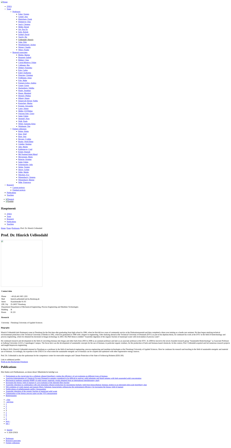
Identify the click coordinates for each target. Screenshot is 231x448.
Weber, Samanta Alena (26, 124)
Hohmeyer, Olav (24, 22)
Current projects (19, 188)
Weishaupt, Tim (24, 126)
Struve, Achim (23, 170)
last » (8, 423)
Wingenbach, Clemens (26, 177)
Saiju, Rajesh (23, 32)
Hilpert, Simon (23, 98)
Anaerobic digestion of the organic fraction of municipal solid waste (31, 391)
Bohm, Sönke (23, 131)
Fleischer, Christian (25, 75)
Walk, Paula (22, 121)
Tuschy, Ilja (22, 37)
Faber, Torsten (23, 14)
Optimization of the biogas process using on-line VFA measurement (31, 393)
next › (8, 421)
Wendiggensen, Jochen (27, 45)
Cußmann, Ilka (24, 65)
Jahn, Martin (23, 147)
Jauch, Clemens (24, 24)
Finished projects (19, 190)
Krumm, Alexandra (25, 106)
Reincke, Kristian (25, 159)
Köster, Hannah (24, 152)
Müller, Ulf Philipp (25, 111)
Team (9, 9)
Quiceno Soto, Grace (26, 114)
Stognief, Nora (23, 119)
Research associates (20, 52)
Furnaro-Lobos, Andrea (27, 83)
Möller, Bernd (23, 27)
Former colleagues (19, 129)
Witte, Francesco (24, 182)
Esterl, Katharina (24, 73)
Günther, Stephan (25, 144)
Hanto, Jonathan (24, 91)
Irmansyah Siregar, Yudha (28, 101)
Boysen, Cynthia (24, 139)
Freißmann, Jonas (25, 78)
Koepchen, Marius (25, 103)
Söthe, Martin (23, 172)
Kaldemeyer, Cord (25, 149)
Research (10, 185)
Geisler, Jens (23, 17)
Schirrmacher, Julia (25, 165)
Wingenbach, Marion (26, 180)
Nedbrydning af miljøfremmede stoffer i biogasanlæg (26, 389)
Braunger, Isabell (24, 57)
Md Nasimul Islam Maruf (28, 154)
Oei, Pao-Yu (23, 29)
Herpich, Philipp (24, 96)
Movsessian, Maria (25, 157)
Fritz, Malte (22, 80)
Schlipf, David (23, 34)
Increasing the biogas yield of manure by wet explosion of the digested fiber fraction (37, 383)
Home (3, 228)
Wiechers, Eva (23, 175)
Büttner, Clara (23, 60)
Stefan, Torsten (24, 167)
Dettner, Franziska (25, 68)
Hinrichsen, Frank (25, 19)
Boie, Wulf (22, 134)
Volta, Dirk (22, 42)
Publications (11, 193)
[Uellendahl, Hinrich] (10, 199)
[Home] (4, 2)
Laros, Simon (23, 108)
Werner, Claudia (24, 47)
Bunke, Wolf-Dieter (25, 142)
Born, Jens (22, 136)
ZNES (9, 6)
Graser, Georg (23, 85)
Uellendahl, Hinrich (25, 40)
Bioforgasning (11, 396)
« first (8, 400)
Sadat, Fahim (23, 116)
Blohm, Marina (24, 55)
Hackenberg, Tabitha (26, 88)
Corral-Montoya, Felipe (27, 62)
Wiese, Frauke (23, 50)
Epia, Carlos (23, 70)
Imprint (9, 430)
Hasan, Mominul (24, 93)
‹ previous (9, 402)
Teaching (10, 195)
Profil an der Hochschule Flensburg (14, 362)
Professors (16, 12)
